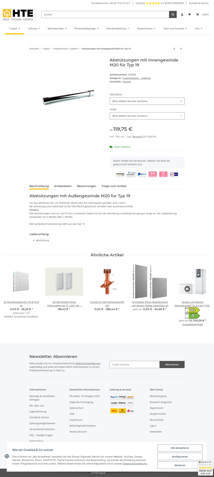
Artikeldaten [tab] (63, 186)
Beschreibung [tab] (39, 186)
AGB (72, 413)
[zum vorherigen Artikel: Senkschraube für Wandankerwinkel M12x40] (174, 48)
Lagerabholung (37, 411)
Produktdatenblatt (192, 324)
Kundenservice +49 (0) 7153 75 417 (110, 3)
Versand (137, 136)
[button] (182, 14)
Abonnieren (172, 364)
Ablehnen (179, 465)
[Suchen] (173, 14)
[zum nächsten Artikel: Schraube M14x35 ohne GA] (181, 48)
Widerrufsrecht (78, 431)
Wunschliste (157, 419)
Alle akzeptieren (180, 447)
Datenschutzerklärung (87, 363)
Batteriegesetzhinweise (83, 425)
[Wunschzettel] (189, 14)
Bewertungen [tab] (86, 186)
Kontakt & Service (199, 3)
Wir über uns (36, 405)
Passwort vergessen (161, 402)
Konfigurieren (180, 456)
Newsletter (156, 431)
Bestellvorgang (158, 396)
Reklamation (36, 441)
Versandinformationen (42, 429)
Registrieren (157, 408)
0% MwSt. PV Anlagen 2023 (85, 396)
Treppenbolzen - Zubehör (136, 78)
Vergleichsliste (158, 413)
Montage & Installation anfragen (42, 397)
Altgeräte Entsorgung (81, 402)
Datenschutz (77, 408)
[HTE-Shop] (18, 14)
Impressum (76, 419)
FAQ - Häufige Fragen (41, 435)
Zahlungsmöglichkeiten (42, 423)
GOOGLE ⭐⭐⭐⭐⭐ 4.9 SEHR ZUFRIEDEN (160, 3)
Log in (153, 425)
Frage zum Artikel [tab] (114, 186)
